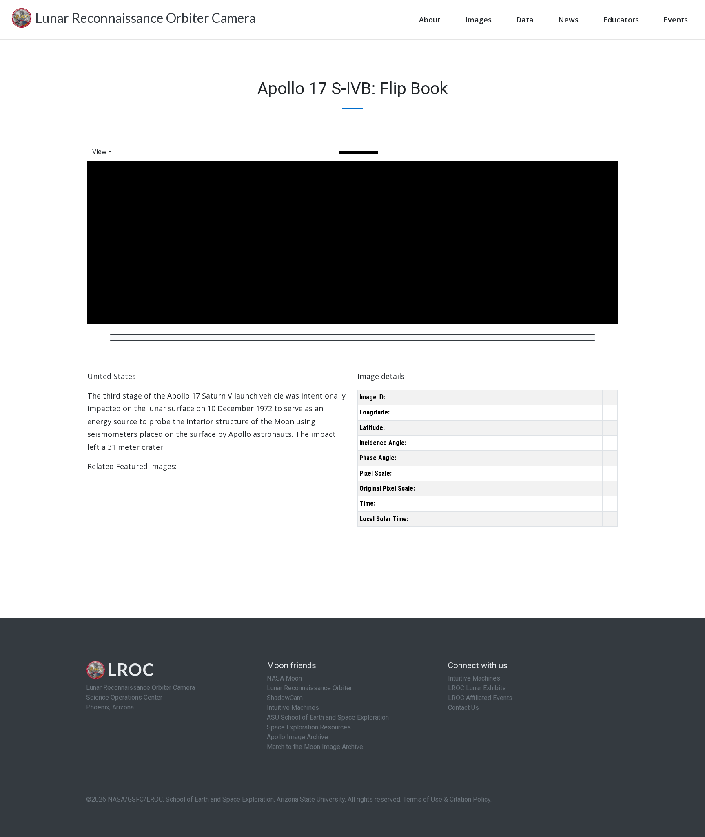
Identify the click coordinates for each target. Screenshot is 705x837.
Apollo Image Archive (297, 737)
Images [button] (478, 19)
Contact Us (463, 707)
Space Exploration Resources (309, 727)
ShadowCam (285, 698)
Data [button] (525, 19)
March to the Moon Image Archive (315, 747)
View (99, 152)
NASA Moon (284, 678)
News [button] (568, 19)
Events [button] (675, 19)
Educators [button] (621, 19)
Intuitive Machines (293, 707)
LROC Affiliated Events (480, 698)
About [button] (430, 19)
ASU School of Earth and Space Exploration (328, 717)
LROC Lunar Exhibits (477, 688)
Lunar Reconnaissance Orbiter (309, 688)
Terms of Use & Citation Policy (446, 799)
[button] (103, 152)
